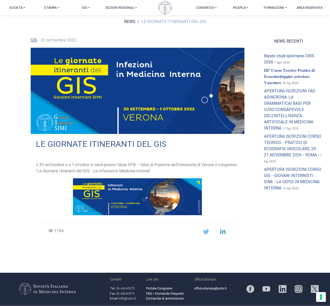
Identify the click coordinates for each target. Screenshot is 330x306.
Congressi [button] (205, 8)
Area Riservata (310, 8)
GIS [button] (84, 8)
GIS (34, 40)
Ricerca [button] (239, 8)
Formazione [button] (274, 8)
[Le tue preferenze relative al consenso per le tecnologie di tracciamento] (321, 297)
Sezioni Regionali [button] (120, 8)
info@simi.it (127, 298)
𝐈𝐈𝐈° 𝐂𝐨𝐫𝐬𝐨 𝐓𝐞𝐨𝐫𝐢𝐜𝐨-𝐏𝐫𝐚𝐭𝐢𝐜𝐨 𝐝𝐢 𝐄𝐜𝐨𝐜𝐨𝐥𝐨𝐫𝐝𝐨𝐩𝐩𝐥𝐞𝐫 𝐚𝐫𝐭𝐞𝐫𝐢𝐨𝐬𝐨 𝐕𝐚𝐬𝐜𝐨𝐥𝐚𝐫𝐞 (289, 76)
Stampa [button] (50, 8)
